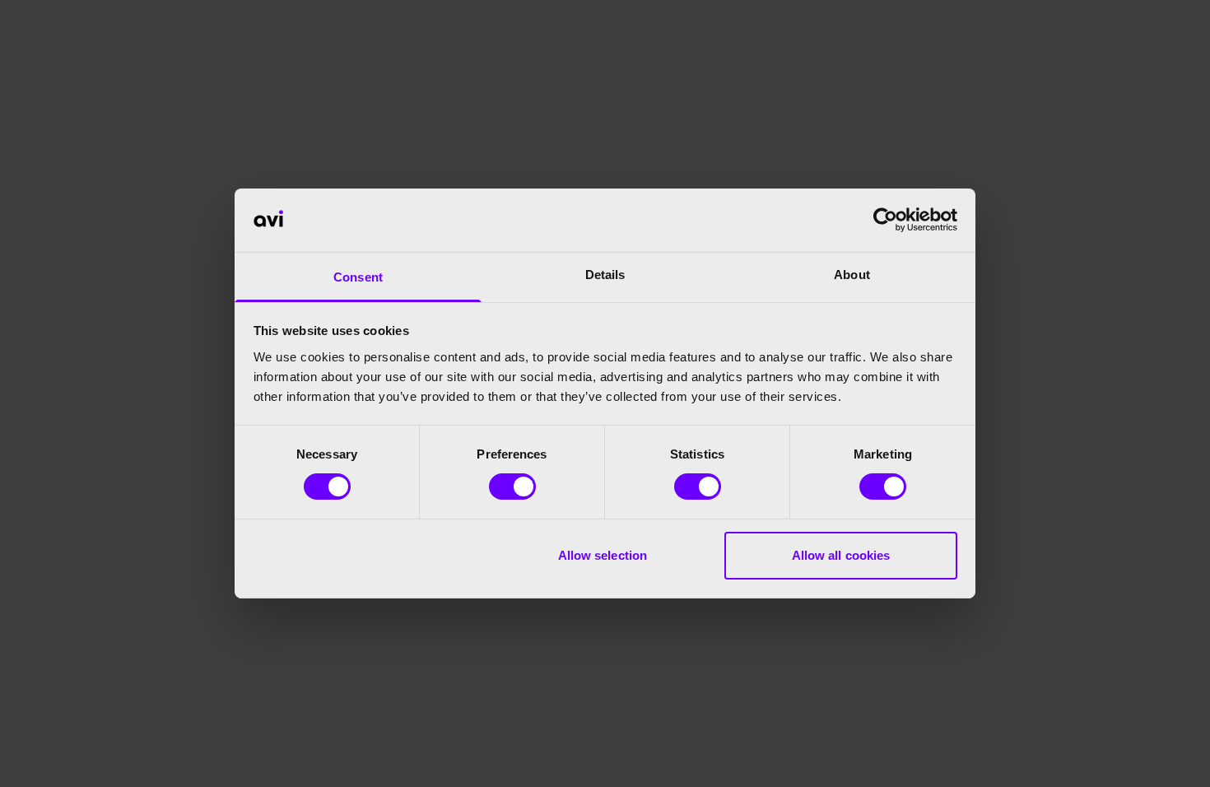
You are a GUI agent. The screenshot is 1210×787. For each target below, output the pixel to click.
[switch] (512, 486)
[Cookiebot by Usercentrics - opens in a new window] (885, 219)
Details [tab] (605, 275)
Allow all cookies (841, 555)
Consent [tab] (358, 277)
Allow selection (603, 555)
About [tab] (852, 275)
